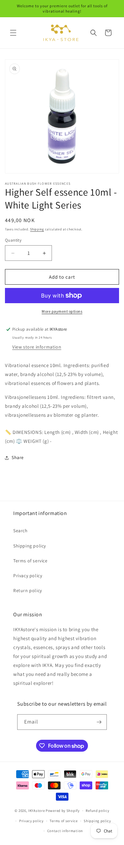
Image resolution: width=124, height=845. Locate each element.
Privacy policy (27, 576)
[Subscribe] (99, 722)
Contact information (65, 830)
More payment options (62, 311)
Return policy (27, 590)
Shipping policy (29, 546)
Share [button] (18, 457)
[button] (13, 32)
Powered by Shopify (63, 810)
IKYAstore (36, 810)
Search (20, 531)
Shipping (37, 229)
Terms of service (30, 561)
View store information (36, 347)
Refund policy (97, 810)
